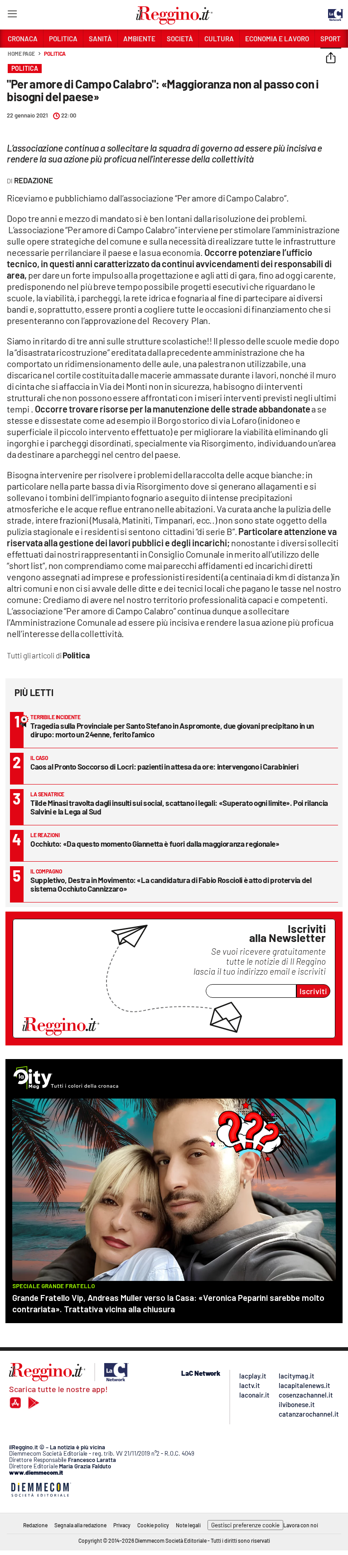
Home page (21, 53)
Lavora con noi (300, 1525)
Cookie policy (153, 1525)
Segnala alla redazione (80, 1525)
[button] (330, 58)
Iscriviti (313, 991)
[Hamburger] (12, 15)
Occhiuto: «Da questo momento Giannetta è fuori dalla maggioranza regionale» (155, 843)
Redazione (35, 1525)
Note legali (188, 1525)
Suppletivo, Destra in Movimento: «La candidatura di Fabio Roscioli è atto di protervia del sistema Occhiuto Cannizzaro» (171, 884)
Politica (55, 53)
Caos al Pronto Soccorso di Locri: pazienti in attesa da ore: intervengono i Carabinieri (164, 766)
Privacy (121, 1525)
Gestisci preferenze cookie (245, 1525)
